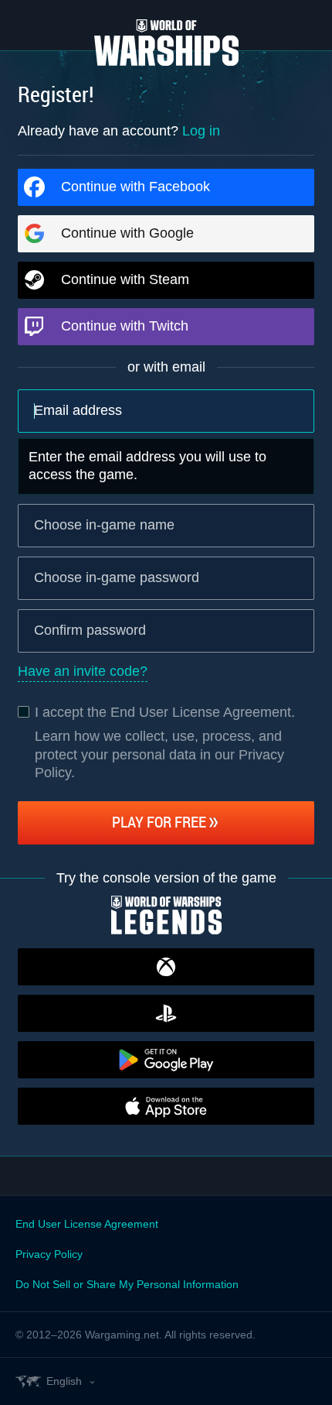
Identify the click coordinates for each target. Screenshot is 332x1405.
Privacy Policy (49, 1254)
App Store (166, 1106)
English (64, 1381)
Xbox (166, 966)
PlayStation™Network (166, 1013)
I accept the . (165, 712)
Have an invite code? (82, 671)
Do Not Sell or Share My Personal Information (127, 1284)
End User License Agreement (200, 712)
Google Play (166, 1059)
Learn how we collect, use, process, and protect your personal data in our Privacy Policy (159, 754)
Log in (201, 131)
